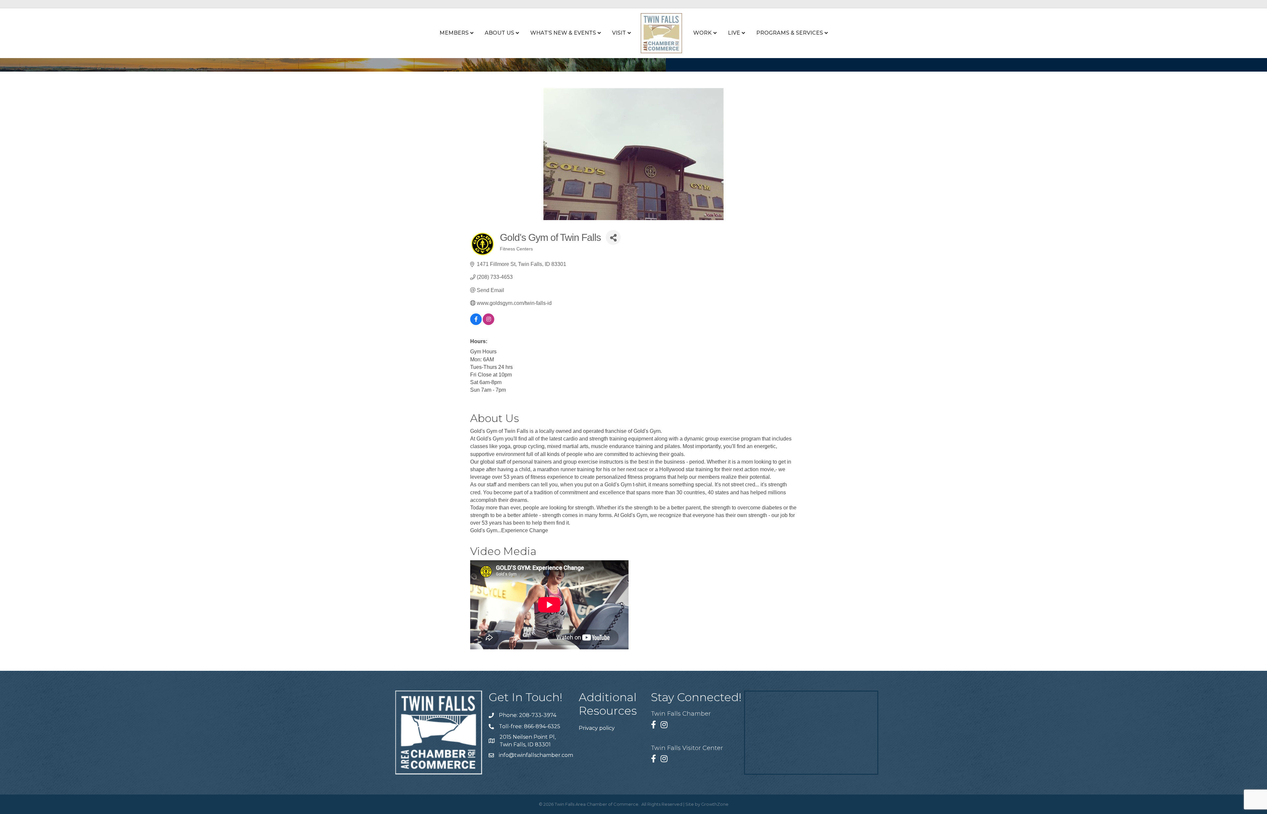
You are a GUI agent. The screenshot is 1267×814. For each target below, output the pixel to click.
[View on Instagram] (488, 323)
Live (734, 33)
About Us (499, 33)
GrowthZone (715, 804)
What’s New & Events (563, 33)
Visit (619, 33)
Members (454, 33)
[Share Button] (613, 237)
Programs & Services (789, 33)
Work (702, 33)
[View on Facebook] (476, 323)
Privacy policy (597, 728)
